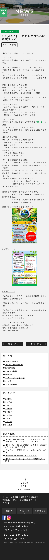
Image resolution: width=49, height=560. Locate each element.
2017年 (8, 421)
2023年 (8, 402)
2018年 (8, 418)
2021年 (8, 408)
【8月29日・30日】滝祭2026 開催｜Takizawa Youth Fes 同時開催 (26, 446)
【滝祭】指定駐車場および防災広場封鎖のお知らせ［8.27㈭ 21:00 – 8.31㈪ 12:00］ (25, 440)
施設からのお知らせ (14, 364)
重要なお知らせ (12, 361)
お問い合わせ (40, 511)
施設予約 (9, 511)
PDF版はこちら (8, 249)
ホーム (5, 497)
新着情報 (35, 497)
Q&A (15, 500)
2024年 (8, 399)
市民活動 (6, 500)
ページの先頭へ (24, 484)
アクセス (6, 503)
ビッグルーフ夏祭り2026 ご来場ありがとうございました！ (25, 451)
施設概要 (14, 497)
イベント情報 (9, 44)
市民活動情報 (11, 384)
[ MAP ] (32, 523)
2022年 (8, 405)
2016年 (8, 425)
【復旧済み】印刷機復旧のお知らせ (21, 455)
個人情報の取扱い (27, 500)
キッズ (8, 381)
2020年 (8, 412)
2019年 (8, 415)
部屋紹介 (24, 497)
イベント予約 (24, 511)
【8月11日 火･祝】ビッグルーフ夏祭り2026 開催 (25, 460)
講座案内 (9, 374)
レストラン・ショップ (15, 378)
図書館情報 (10, 368)
